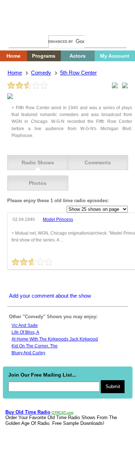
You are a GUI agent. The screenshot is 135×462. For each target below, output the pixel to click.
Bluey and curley (28, 352)
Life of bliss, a (25, 332)
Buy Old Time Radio (27, 412)
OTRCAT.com (62, 412)
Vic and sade (25, 325)
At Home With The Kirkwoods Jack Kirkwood (55, 339)
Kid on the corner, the (35, 345)
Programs (43, 56)
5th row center (78, 73)
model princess (58, 219)
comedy (41, 73)
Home (20, 28)
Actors (77, 56)
